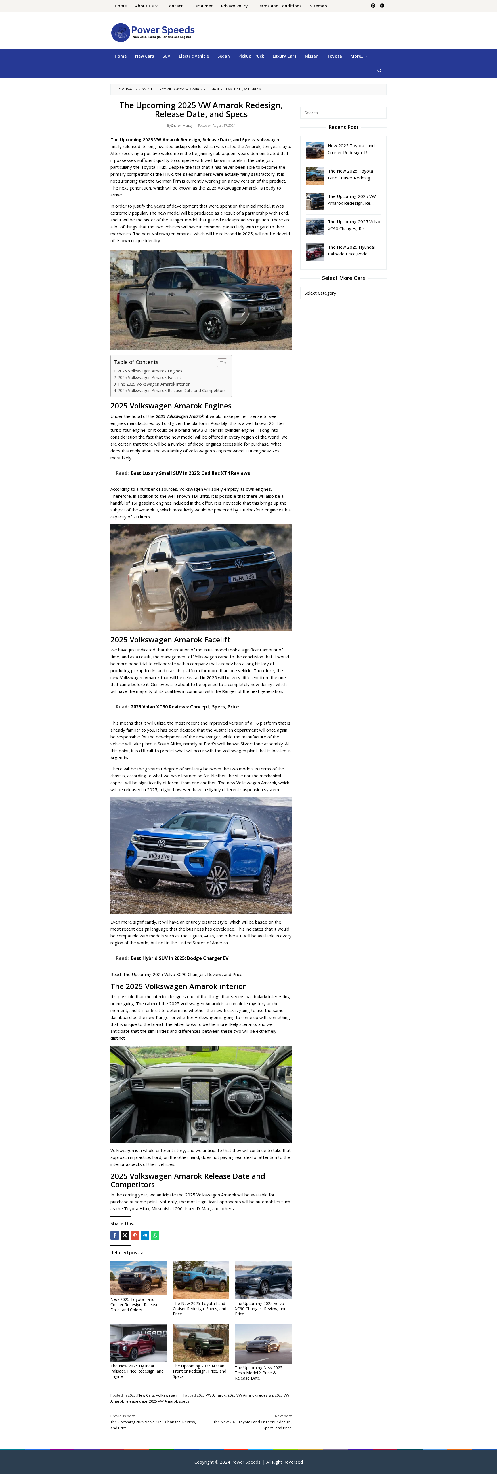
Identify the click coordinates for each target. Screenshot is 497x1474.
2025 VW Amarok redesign (250, 1395)
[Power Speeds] (152, 32)
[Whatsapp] (155, 1235)
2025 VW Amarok (211, 1395)
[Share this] (114, 1235)
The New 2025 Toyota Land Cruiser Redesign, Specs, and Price (199, 1308)
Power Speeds (246, 1462)
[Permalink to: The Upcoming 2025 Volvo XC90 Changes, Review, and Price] (263, 1280)
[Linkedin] (382, 6)
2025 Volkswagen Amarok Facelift (149, 377)
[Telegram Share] (145, 1235)
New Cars (145, 1395)
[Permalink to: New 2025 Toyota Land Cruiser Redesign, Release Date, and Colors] (138, 1278)
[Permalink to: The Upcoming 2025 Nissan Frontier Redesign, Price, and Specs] (201, 1343)
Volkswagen (166, 1395)
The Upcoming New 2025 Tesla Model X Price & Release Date (258, 1373)
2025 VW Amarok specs (169, 1401)
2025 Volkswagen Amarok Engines (150, 371)
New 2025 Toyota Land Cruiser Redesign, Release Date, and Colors (134, 1304)
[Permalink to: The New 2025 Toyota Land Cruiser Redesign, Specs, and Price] (201, 1280)
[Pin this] (135, 1235)
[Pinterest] (373, 6)
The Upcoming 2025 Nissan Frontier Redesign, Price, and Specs (199, 1371)
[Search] (379, 70)
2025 (132, 1395)
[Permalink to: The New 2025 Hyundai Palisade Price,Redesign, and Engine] (138, 1343)
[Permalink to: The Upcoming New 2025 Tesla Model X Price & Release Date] (263, 1344)
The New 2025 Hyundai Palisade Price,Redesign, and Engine (137, 1371)
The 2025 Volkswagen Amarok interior (154, 384)
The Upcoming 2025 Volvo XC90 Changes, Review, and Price (182, 974)
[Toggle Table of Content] (219, 363)
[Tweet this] (125, 1235)
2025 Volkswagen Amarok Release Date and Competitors (172, 390)
